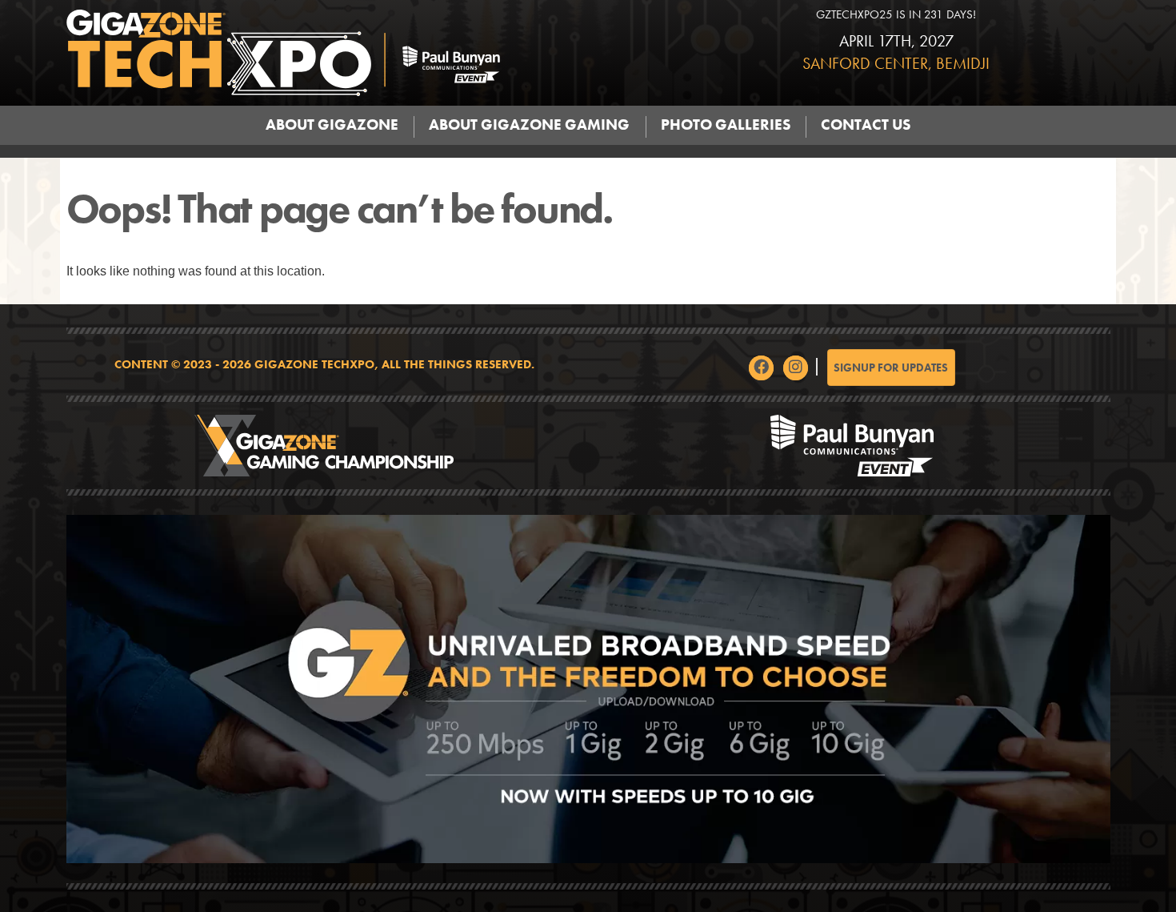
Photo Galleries (725, 125)
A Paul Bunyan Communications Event (852, 445)
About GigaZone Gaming (529, 125)
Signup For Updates (891, 367)
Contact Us (865, 125)
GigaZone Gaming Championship (324, 445)
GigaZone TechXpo (368, 53)
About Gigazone (332, 125)
